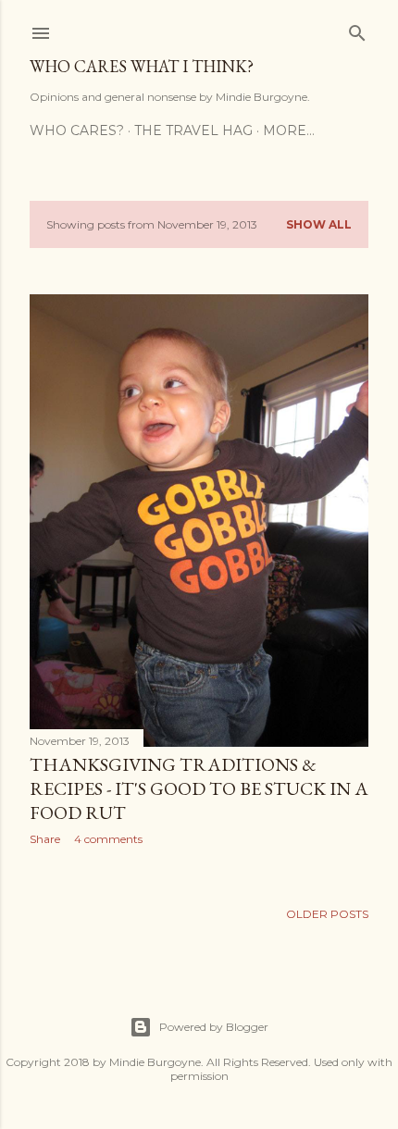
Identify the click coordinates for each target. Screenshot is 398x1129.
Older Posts (327, 914)
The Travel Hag (193, 130)
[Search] (357, 29)
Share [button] (45, 839)
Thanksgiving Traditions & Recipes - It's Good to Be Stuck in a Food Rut (199, 788)
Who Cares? (77, 130)
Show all (319, 224)
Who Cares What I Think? (142, 66)
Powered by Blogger (213, 1027)
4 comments (108, 839)
